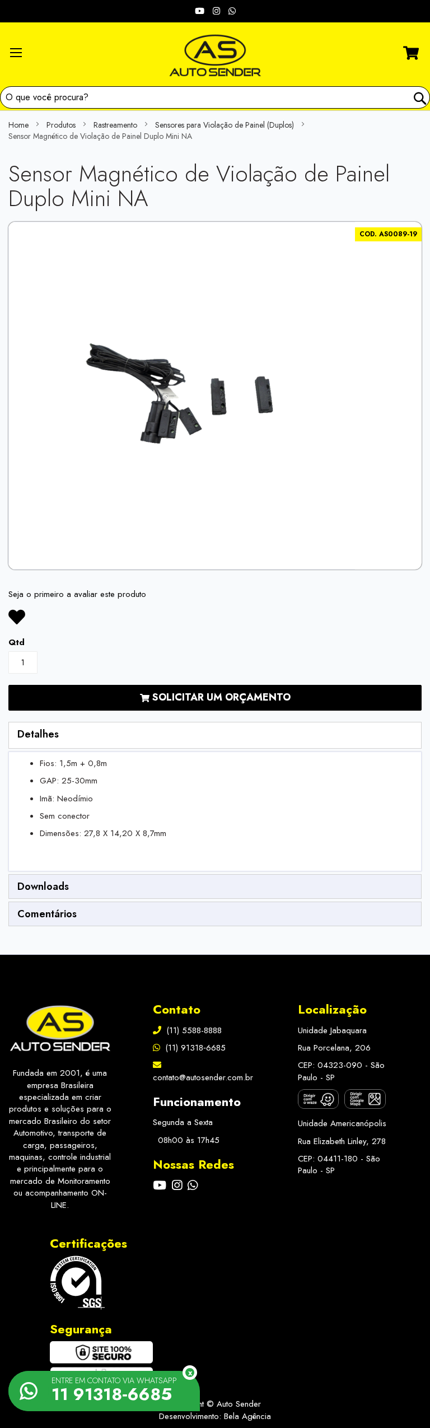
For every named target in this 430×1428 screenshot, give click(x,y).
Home (18, 124)
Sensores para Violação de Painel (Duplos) (224, 124)
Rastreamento (115, 124)
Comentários (47, 914)
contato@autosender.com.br (203, 1077)
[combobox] (215, 97)
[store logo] (215, 55)
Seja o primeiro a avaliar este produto (77, 594)
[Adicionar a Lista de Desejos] (16, 617)
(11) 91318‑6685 (194, 1048)
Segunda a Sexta (183, 1122)
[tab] (215, 735)
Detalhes (38, 734)
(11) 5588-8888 (192, 1030)
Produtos (61, 124)
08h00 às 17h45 (187, 1140)
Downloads (43, 886)
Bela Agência (247, 1416)
